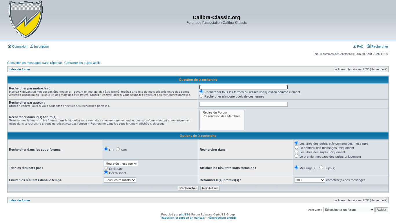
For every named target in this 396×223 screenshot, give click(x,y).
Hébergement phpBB (222, 217)
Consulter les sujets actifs (82, 62)
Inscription (41, 46)
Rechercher (379, 46)
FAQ (360, 46)
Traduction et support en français (182, 217)
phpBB (183, 214)
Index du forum (19, 69)
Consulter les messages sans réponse (34, 62)
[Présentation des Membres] (222, 116)
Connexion (19, 46)
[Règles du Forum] (222, 112)
